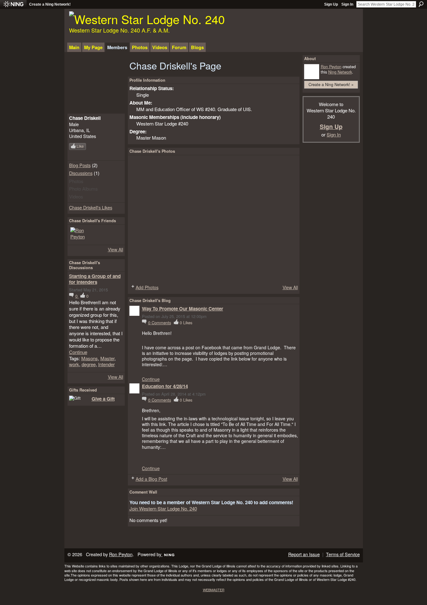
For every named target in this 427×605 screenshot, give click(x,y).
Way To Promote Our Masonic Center (182, 308)
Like (80, 146)
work (74, 364)
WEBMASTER (213, 589)
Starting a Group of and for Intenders (95, 279)
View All (115, 249)
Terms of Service (343, 554)
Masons (89, 358)
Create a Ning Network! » (331, 84)
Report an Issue (304, 554)
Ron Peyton (331, 66)
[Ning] (13, 4)
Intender (106, 364)
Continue (78, 352)
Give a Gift (103, 398)
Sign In (347, 4)
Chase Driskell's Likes (90, 207)
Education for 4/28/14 (165, 386)
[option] (213, 219)
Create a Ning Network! (50, 4)
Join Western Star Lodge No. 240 (163, 508)
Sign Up (331, 4)
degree (89, 364)
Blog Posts (80, 165)
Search (421, 4)
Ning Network (340, 72)
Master (107, 358)
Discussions (81, 173)
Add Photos (147, 287)
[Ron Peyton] (77, 234)
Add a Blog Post (151, 479)
